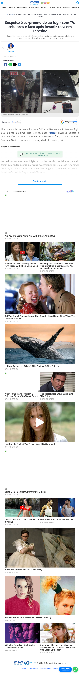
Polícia (52, 8)
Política (44, 8)
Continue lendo (40, 181)
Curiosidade (34, 8)
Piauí (59, 8)
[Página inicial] (34, 3)
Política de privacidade (30, 669)
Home (4, 8)
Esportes (66, 8)
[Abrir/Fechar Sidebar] (2, 2)
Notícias (12, 8)
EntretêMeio (22, 8)
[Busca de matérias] (77, 3)
